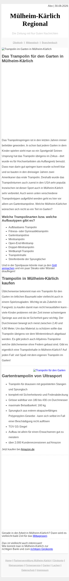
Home (8, 560)
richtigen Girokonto (41, 549)
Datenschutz (28, 570)
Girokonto (58, 560)
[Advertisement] (34, 101)
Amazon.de (27, 449)
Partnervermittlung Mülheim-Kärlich (32, 560)
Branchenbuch (49, 42)
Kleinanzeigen (16, 565)
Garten (46, 565)
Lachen (56, 565)
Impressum (43, 570)
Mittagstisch (32, 42)
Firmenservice (33, 565)
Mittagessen (40, 536)
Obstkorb (18, 42)
